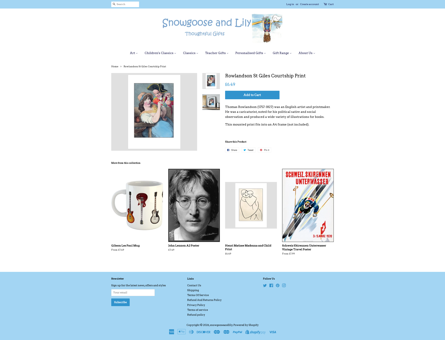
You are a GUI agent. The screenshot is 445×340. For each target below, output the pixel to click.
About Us (305, 53)
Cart (331, 4)
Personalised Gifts (249, 53)
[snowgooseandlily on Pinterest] (278, 286)
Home (114, 66)
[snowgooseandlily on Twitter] (265, 286)
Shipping (193, 290)
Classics (189, 53)
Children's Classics (159, 53)
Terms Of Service (198, 295)
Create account (309, 4)
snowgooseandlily (221, 325)
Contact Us (194, 285)
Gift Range (281, 53)
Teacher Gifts (215, 53)
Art (133, 53)
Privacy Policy (196, 305)
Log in (290, 4)
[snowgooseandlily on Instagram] (284, 286)
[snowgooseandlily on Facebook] (271, 286)
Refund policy (196, 314)
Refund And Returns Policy (204, 300)
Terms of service (197, 309)
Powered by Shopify (246, 325)
